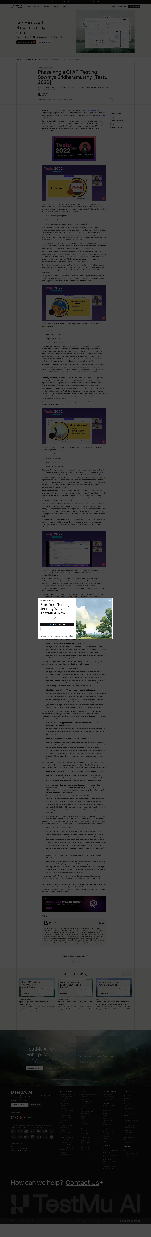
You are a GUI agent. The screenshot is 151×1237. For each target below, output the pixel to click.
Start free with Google (58, 624)
